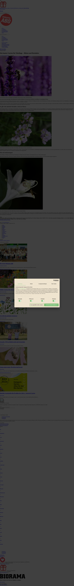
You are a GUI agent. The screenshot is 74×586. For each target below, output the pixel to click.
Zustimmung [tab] (20, 283)
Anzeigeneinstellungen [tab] (43, 283)
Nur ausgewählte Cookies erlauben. (37, 304)
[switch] (31, 301)
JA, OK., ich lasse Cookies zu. (51, 304)
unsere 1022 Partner (22, 288)
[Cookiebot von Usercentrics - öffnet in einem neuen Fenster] (54, 280)
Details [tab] (31, 283)
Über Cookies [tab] (54, 283)
